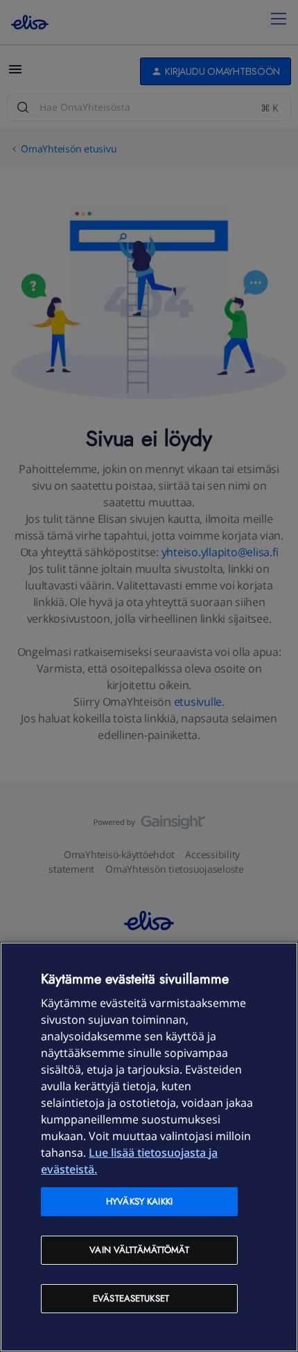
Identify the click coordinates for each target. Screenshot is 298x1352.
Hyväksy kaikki (139, 1201)
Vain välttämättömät (139, 1249)
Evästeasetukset (131, 1298)
